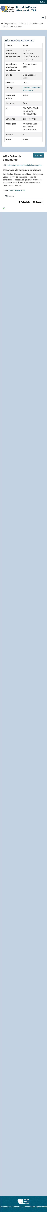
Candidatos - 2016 (36, 23)
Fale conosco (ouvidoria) (10, 1206)
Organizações (10, 23)
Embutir (39, 202)
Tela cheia (25, 202)
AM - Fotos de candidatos (12, 26)
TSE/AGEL (22, 23)
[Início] (2, 23)
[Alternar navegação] (43, 17)
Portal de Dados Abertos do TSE (26, 9)
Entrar (42, 2)
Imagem (10, 196)
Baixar (40, 155)
